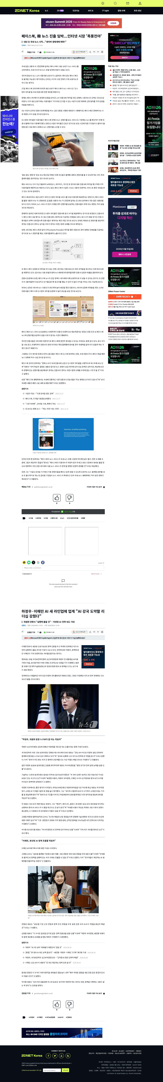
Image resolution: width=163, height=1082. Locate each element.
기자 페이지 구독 (50, 52)
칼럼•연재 (121, 10)
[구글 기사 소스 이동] (80, 52)
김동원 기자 (31, 632)
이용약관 (110, 1053)
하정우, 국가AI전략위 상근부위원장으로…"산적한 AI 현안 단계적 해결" (51, 957)
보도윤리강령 (137, 1053)
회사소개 (114, 1051)
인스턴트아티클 (73, 518)
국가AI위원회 (50, 1017)
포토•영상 (137, 10)
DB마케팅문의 (130, 1051)
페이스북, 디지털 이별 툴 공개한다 (38, 398)
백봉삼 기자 (31, 52)
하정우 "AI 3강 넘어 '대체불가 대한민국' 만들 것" (43, 947)
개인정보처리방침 (101, 1053)
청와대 (69, 1017)
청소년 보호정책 (120, 1053)
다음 (46, 518)
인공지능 (76, 10)
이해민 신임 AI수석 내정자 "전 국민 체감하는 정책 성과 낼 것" (48, 962)
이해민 (40, 1017)
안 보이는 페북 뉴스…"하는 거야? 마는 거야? (42, 408)
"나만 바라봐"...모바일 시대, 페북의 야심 (40, 403)
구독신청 (65, 1070)
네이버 (39, 518)
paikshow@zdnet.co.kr (43, 487)
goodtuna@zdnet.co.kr (43, 993)
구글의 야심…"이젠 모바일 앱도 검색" (39, 393)
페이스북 (55, 518)
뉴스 (62, 518)
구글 (31, 518)
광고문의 (121, 1051)
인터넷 (24, 45)
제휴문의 (138, 1051)
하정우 (32, 1017)
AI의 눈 (90, 10)
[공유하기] (90, 52)
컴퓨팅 (24, 625)
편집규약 (91, 1053)
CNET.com (25, 1065)
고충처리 (129, 1053)
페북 (83, 518)
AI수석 (61, 1017)
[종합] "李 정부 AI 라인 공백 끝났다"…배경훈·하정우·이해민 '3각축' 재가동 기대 (55, 952)
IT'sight (105, 10)
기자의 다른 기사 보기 (94, 487)
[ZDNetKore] (30, 6)
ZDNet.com (33, 1065)
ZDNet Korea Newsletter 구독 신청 (31, 1070)
